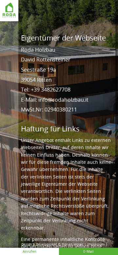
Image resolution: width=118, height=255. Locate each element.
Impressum (96, 244)
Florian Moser (72, 244)
